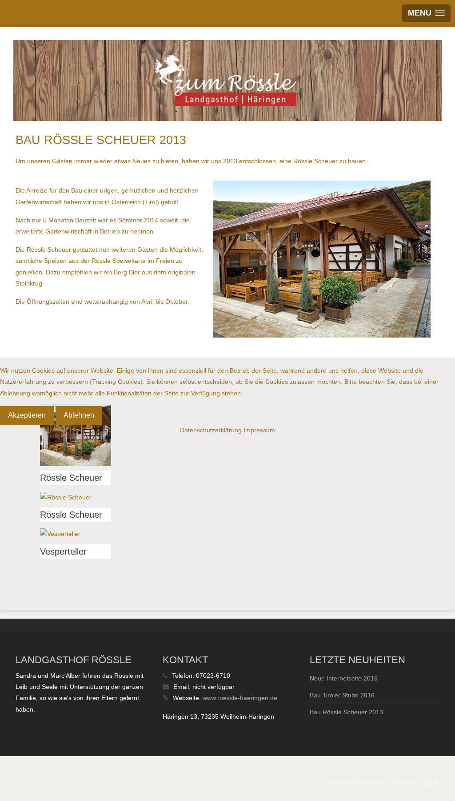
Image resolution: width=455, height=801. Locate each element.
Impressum (259, 430)
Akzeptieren (27, 415)
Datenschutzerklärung (211, 430)
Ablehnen (79, 415)
